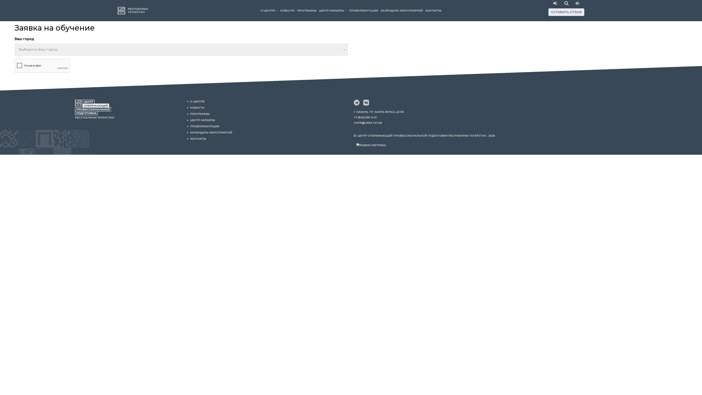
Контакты (433, 10)
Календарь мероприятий (402, 10)
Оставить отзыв (566, 12)
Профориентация (363, 10)
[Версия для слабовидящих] (577, 3)
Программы (306, 10)
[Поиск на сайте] (566, 3)
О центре (270, 10)
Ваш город (24, 39)
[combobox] (181, 49)
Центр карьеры (333, 10)
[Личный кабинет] (555, 3)
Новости (287, 10)
